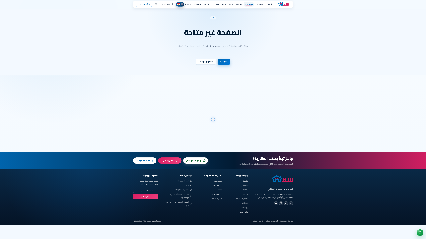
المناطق (239, 4)
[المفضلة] (156, 4)
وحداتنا (245, 194)
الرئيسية (270, 4)
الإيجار (224, 4)
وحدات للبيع (218, 181)
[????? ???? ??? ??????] (420, 232)
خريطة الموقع (258, 221)
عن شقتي (197, 4)
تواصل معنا (244, 212)
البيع (231, 4)
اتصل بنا (188, 4)
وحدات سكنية (217, 189)
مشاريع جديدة (217, 198)
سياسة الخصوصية (286, 221)
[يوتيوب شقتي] (276, 203)
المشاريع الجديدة (242, 198)
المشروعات (260, 4)
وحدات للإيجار (217, 185)
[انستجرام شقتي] (281, 203)
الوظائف (207, 4)
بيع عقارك (245, 207)
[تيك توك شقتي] (286, 203)
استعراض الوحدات (206, 61)
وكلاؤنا (245, 189)
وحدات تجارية (217, 194)
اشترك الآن (145, 196)
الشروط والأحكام (272, 221)
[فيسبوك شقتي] (291, 203)
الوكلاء (216, 4)
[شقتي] (282, 4)
